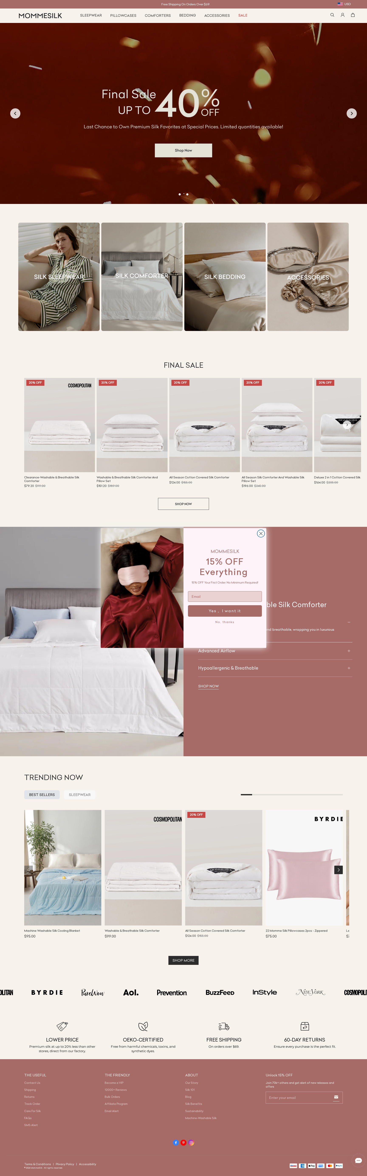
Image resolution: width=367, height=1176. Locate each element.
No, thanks (224, 622)
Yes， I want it (225, 610)
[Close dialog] (261, 533)
